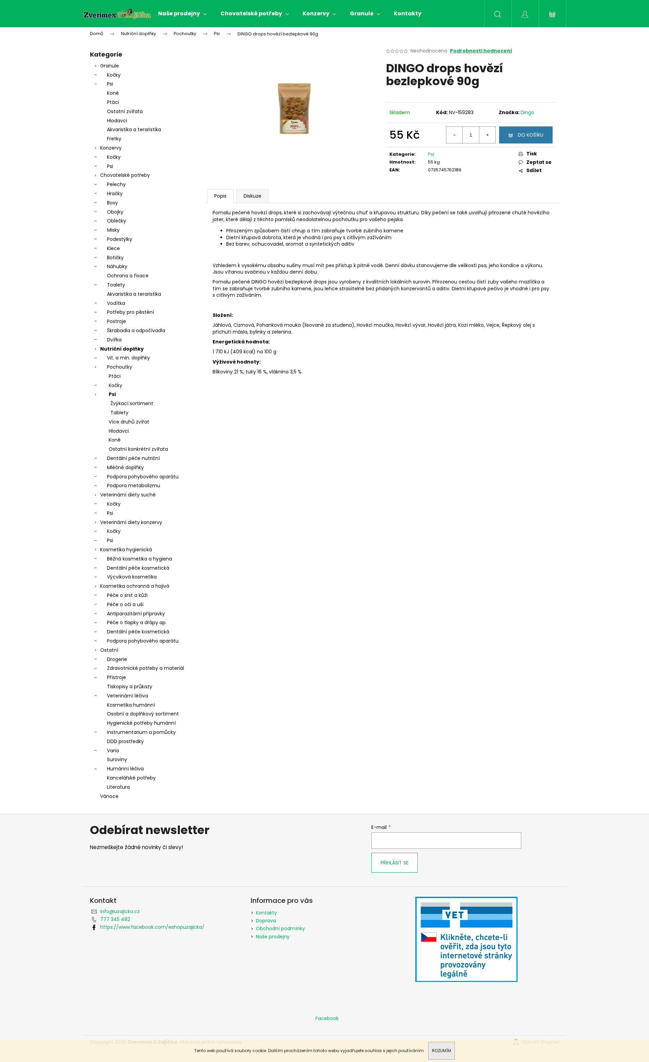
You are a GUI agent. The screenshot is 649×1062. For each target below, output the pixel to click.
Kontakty (266, 912)
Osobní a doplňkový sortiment (143, 713)
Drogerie (117, 659)
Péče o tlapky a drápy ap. (137, 622)
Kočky (114, 75)
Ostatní (109, 650)
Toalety (116, 284)
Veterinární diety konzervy (131, 522)
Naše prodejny (273, 936)
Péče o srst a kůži (127, 595)
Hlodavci (117, 120)
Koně (113, 93)
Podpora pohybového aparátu (143, 476)
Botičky (115, 257)
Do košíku (530, 135)
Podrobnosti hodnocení (481, 51)
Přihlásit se (394, 862)
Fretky (114, 138)
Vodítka (116, 303)
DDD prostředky (125, 741)
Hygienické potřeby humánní (141, 723)
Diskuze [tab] (252, 196)
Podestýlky (119, 239)
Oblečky (116, 220)
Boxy (112, 202)
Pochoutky (119, 367)
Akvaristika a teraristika (134, 129)
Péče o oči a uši (125, 604)
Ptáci (113, 102)
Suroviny (117, 759)
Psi (110, 83)
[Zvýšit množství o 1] (487, 135)
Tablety (119, 412)
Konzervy (111, 147)
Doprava (266, 920)
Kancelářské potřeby (131, 777)
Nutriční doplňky (122, 348)
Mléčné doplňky (125, 467)
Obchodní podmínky (280, 928)
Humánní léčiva (125, 768)
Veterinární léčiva (127, 695)
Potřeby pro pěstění (130, 312)
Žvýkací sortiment (131, 403)
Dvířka (114, 339)
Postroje (116, 321)
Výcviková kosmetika (132, 576)
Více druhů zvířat (129, 421)
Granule (109, 65)
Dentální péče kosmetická (138, 568)
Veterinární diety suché (128, 494)
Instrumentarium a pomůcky (141, 732)
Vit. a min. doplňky (128, 357)
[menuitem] (182, 13)
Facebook (327, 1018)
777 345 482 (115, 919)
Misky (113, 230)
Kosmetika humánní (131, 705)
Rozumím (441, 1050)
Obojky (115, 212)
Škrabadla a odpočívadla (136, 330)
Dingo (527, 112)
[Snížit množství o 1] (454, 135)
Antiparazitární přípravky (136, 613)
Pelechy (116, 184)
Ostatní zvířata (125, 111)
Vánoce (109, 796)
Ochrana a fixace (128, 275)
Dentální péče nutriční (133, 458)
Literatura (118, 787)
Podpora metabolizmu (133, 485)
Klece (113, 248)
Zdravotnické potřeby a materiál (145, 668)
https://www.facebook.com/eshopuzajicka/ (152, 927)
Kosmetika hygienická (126, 549)
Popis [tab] (220, 196)
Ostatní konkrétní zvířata (138, 449)
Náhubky (117, 266)
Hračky (115, 193)
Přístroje (116, 677)
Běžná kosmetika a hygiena (139, 558)
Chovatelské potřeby (125, 175)
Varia (113, 750)
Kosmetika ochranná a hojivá (134, 586)
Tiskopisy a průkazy (129, 686)
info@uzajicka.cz (120, 911)
